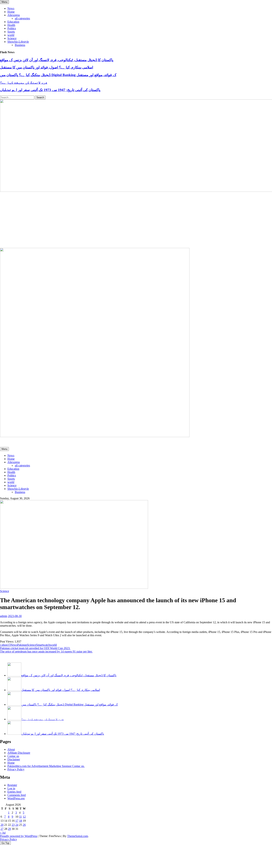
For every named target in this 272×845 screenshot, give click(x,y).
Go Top (5, 843)
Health (11, 25)
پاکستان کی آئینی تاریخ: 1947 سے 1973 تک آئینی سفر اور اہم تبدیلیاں (50, 90)
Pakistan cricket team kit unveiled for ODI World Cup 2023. (35, 648)
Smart (39, 644)
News (10, 8)
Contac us (13, 756)
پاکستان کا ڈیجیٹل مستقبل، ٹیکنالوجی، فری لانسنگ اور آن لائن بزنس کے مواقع (56, 60)
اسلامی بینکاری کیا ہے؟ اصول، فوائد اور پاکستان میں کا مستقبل (46, 67)
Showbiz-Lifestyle (18, 41)
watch (46, 644)
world (10, 35)
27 (2, 828)
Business (20, 45)
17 (16, 820)
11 (20, 816)
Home (11, 11)
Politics (11, 28)
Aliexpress (13, 15)
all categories (22, 18)
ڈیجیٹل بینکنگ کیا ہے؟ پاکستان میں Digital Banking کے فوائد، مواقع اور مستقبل (58, 75)
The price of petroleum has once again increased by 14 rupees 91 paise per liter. (46, 651)
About (11, 749)
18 (20, 820)
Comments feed (16, 795)
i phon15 (5, 644)
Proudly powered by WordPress (18, 836)
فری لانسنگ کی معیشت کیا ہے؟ (23, 82)
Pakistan (22, 644)
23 (13, 824)
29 (9, 828)
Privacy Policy (15, 769)
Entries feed (14, 791)
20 (2, 824)
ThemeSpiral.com (77, 836)
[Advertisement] (136, 220)
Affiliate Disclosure (18, 752)
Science (11, 38)
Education (13, 21)
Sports (11, 31)
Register (12, 785)
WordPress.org (16, 798)
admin (3, 616)
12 (24, 816)
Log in (11, 788)
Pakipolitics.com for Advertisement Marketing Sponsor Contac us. (46, 766)
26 (24, 824)
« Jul (3, 832)
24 (16, 824)
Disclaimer (13, 759)
